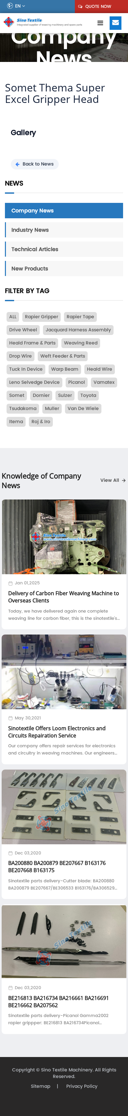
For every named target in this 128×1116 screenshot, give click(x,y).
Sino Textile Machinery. (67, 1070)
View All (109, 480)
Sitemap (40, 1086)
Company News (32, 210)
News (14, 183)
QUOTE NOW (97, 6)
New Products (29, 268)
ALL (12, 316)
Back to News (38, 164)
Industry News (30, 230)
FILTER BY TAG (27, 291)
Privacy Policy (81, 1086)
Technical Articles (34, 249)
